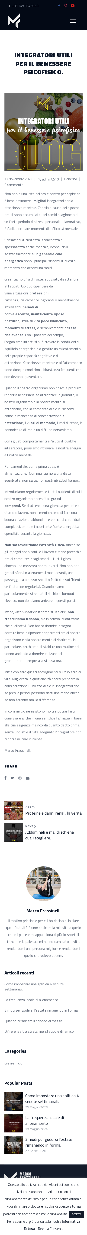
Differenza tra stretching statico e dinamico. (39, 1031)
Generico (70, 179)
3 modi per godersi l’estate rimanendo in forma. (41, 1010)
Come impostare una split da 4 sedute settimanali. (34, 986)
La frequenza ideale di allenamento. (31, 1000)
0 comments (13, 184)
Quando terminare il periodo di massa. (33, 1021)
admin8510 (50, 179)
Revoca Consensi (50, 1228)
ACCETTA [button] (76, 1214)
